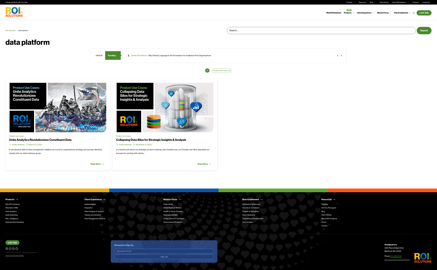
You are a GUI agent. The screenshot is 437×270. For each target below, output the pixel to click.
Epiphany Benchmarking (14, 222)
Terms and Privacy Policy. (14, 255)
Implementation (90, 204)
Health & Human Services (173, 211)
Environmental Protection (172, 222)
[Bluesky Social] (10, 248)
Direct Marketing (248, 215)
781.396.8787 (396, 256)
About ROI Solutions (399, 2)
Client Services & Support (94, 211)
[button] (349, 13)
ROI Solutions (10, 30)
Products (416, 2)
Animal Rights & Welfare (172, 208)
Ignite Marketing (11, 215)
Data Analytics (247, 222)
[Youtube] (16, 248)
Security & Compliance (251, 208)
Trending (349, 2)
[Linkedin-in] (13, 248)
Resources (362, 2)
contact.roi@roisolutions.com (397, 259)
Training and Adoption (92, 215)
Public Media (168, 204)
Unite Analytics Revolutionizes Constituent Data (40, 140)
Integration (88, 208)
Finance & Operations (250, 211)
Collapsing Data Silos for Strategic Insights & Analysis (151, 140)
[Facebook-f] (6, 248)
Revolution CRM (11, 208)
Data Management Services (94, 219)
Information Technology (251, 204)
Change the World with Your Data (16, 2)
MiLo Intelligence (11, 219)
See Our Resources (328, 208)
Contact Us (426, 2)
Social (323, 222)
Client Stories (384, 2)
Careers (324, 226)
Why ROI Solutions (12, 204)
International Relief (170, 215)
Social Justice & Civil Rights (173, 219)
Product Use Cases (16, 136)
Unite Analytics (11, 211)
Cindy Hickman (18, 144)
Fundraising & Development (252, 219)
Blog (371, 2)
